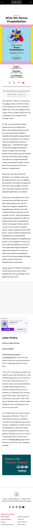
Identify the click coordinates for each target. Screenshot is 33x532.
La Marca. (7, 104)
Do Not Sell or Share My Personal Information (16, 501)
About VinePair (5, 516)
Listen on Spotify (8, 349)
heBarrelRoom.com (17, 440)
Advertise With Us (6, 519)
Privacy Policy (21, 524)
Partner (17, 15)
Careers (3, 522)
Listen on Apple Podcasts (11, 343)
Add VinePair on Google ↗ (16, 95)
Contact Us (20, 519)
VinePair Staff (16, 68)
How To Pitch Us (22, 522)
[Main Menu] (2, 2)
